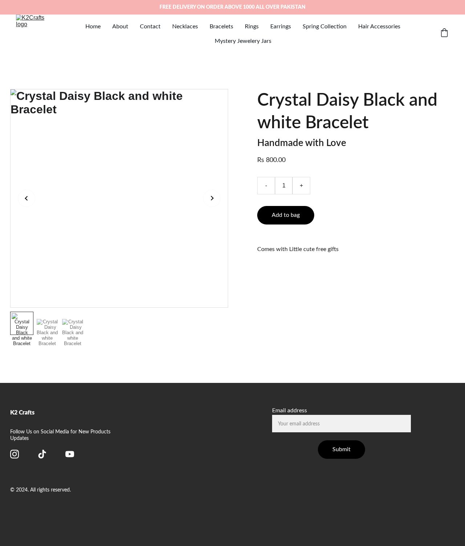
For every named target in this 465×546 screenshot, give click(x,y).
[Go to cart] (444, 33)
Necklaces (185, 26)
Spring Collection (325, 26)
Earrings (280, 26)
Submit (341, 449)
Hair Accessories (379, 26)
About (120, 26)
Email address (289, 410)
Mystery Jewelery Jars (243, 41)
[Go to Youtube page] (69, 454)
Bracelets (221, 26)
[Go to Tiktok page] (42, 454)
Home (93, 26)
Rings (252, 26)
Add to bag (286, 215)
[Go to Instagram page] (14, 454)
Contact (150, 26)
